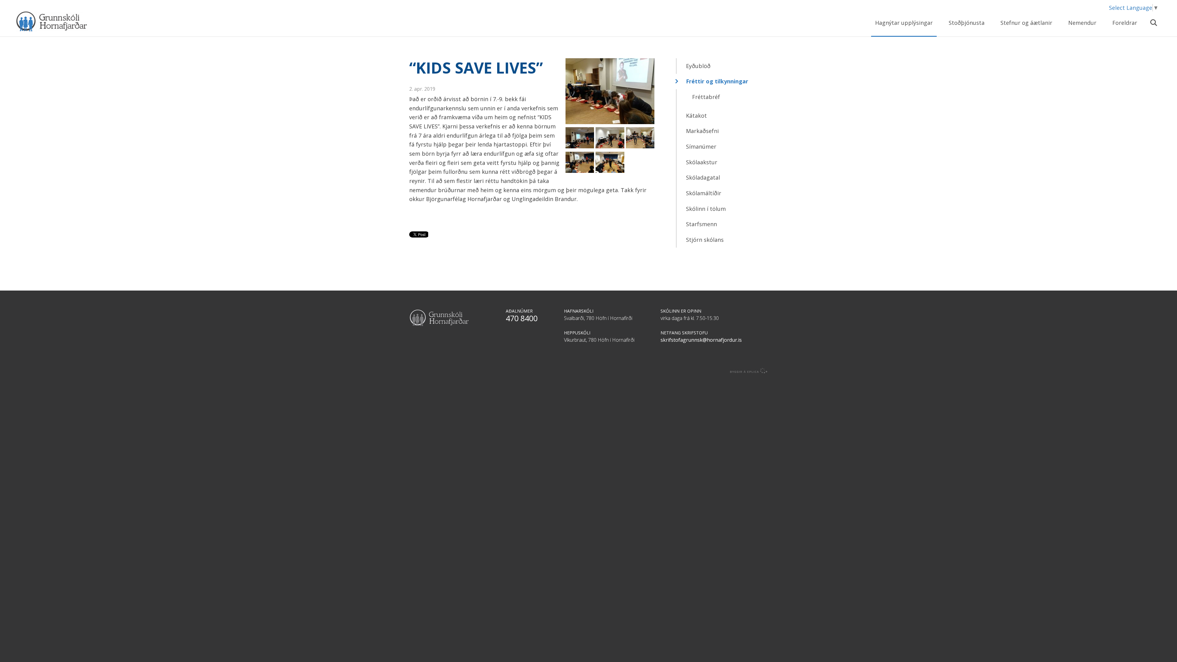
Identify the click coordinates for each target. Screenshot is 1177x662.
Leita (1153, 27)
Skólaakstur (701, 162)
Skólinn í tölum (706, 208)
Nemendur (1082, 22)
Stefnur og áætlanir (1026, 22)
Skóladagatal (703, 177)
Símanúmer (701, 146)
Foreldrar (1124, 22)
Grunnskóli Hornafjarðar (75, 21)
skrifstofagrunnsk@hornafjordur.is (701, 340)
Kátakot (696, 115)
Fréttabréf (706, 97)
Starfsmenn (701, 224)
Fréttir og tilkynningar (717, 81)
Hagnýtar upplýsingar (904, 22)
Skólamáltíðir (703, 193)
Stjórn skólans (705, 239)
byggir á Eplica (749, 371)
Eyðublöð (698, 66)
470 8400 (522, 318)
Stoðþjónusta (967, 22)
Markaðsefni (702, 131)
